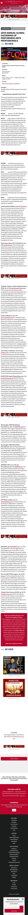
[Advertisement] (14, 715)
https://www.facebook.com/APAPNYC (11, 83)
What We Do (14, 871)
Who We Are (14, 867)
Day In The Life (14, 824)
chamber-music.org (6, 594)
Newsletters (14, 875)
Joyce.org (23, 206)
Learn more (22, 795)
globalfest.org (15, 546)
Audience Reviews (14, 850)
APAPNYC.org (19, 427)
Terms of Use (14, 886)
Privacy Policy (14, 888)
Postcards (14, 822)
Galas (14, 843)
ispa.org (3, 576)
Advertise (14, 858)
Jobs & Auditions (14, 839)
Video (14, 830)
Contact (14, 884)
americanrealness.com (7, 317)
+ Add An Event (14, 759)
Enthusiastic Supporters (14, 862)
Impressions (14, 820)
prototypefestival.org (7, 378)
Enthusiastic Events (14, 856)
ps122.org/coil (8, 245)
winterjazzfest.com (6, 501)
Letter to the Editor (14, 854)
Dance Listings (5, 28)
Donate (14, 810)
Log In (14, 882)
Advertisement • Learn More (14, 19)
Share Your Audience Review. (14, 643)
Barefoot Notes (14, 828)
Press (14, 873)
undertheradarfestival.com (18, 288)
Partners (14, 877)
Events (14, 835)
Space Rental (14, 841)
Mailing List (14, 848)
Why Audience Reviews (14, 852)
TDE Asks (14, 826)
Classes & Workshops (14, 837)
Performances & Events (18, 28)
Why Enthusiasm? (14, 869)
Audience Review (20, 630)
